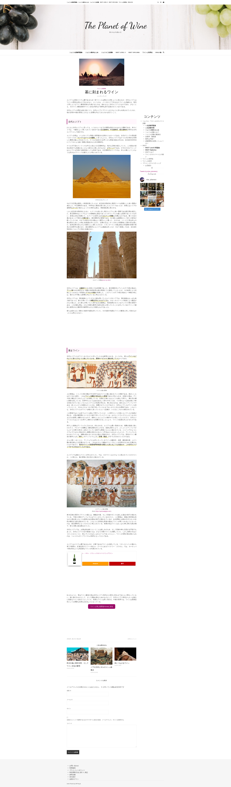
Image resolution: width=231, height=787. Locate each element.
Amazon (95, 563)
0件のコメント (132, 639)
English (130, 2)
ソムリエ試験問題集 (72, 2)
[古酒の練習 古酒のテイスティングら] (144, 187)
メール (70, 699)
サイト (69, 708)
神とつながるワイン (122, 663)
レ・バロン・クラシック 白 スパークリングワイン (97, 553)
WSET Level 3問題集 (152, 148)
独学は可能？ (149, 139)
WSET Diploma (113, 2)
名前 (69, 690)
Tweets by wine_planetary (148, 171)
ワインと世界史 (123, 2)
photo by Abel (106, 280)
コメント (69, 723)
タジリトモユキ (76, 639)
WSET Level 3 (104, 2)
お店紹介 (148, 165)
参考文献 (72, 775)
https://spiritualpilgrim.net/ (103, 511)
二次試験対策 (149, 128)
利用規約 (72, 768)
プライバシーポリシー (77, 770)
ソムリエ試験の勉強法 (153, 134)
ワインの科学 (147, 161)
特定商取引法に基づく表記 (78, 772)
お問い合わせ (74, 766)
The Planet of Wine (115, 25)
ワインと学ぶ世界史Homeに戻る (101, 606)
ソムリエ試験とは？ (152, 132)
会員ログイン (74, 779)
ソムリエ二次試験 (94, 2)
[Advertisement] (102, 329)
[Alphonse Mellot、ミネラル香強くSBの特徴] (160, 187)
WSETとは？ (149, 152)
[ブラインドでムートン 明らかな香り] (144, 203)
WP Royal (78, 783)
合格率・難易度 (150, 137)
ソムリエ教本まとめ (83, 2)
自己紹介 (72, 777)
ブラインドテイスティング (152, 163)
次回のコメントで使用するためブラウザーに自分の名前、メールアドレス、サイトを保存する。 (96, 720)
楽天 (122, 563)
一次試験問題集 (150, 125)
